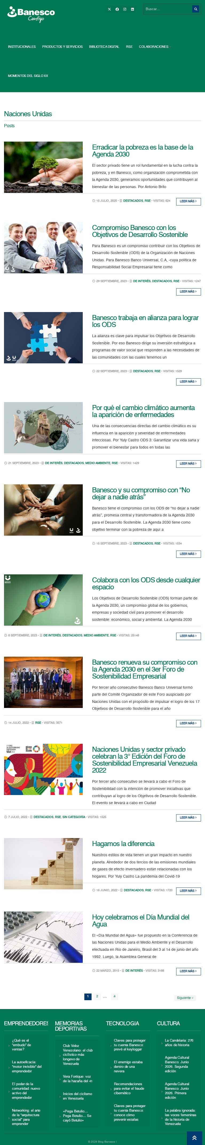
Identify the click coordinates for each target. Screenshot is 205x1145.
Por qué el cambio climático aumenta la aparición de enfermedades (143, 412)
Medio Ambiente (97, 463)
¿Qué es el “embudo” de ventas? (21, 1045)
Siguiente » (185, 998)
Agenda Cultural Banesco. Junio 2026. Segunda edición (177, 1064)
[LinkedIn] (132, 9)
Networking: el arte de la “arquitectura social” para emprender (26, 1117)
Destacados (133, 201)
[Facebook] (117, 9)
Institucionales (22, 47)
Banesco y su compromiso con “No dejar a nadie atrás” (141, 494)
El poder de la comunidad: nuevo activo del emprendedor (26, 1091)
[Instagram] (124, 9)
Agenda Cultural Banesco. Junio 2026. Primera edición (177, 1091)
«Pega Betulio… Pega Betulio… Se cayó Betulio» (77, 1116)
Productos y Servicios (62, 47)
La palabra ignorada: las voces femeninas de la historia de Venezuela (180, 1117)
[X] (109, 9)
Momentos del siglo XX (28, 76)
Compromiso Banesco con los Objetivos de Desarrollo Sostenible (140, 232)
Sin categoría (73, 817)
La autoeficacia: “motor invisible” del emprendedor (27, 1067)
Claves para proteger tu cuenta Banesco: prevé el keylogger (129, 1045)
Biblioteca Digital (104, 47)
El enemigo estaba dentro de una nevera (128, 1067)
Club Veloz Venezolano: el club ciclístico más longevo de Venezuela (78, 1055)
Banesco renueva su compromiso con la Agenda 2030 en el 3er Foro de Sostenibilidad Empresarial (144, 669)
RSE (129, 47)
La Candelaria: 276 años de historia (179, 1043)
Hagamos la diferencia (123, 844)
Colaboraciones (153, 47)
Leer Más (187, 201)
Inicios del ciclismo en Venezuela (77, 1096)
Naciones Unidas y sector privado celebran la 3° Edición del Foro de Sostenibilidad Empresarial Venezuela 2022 (144, 760)
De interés (142, 281)
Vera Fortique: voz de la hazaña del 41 (78, 1079)
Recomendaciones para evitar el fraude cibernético (129, 1088)
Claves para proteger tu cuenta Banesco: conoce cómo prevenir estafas (129, 1112)
